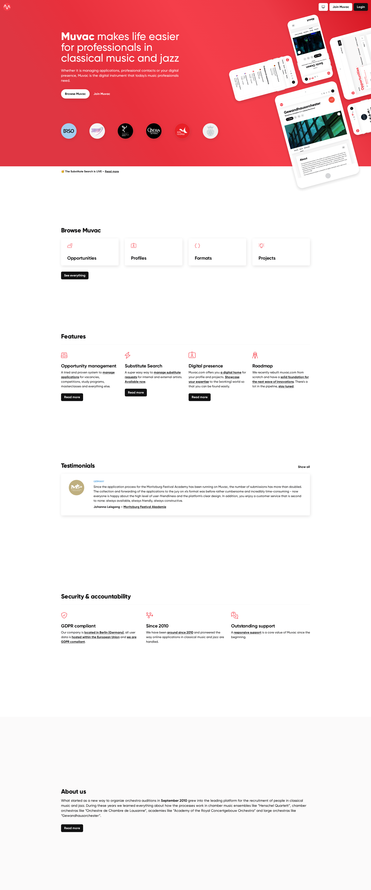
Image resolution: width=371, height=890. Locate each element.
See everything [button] (74, 275)
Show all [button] (304, 467)
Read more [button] (72, 397)
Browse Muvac (75, 94)
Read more (112, 171)
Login (361, 7)
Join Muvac (102, 94)
